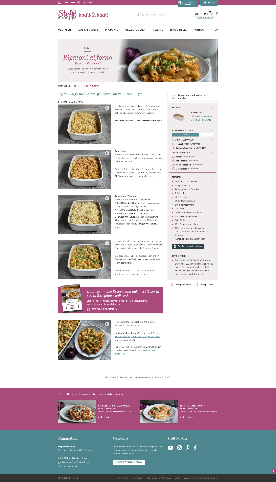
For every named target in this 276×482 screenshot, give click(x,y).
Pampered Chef (162, 377)
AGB (177, 478)
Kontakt (199, 30)
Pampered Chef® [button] (88, 30)
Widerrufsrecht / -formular (159, 478)
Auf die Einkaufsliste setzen (190, 246)
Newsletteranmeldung (129, 462)
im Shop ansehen (203, 120)
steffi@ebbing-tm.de (78, 458)
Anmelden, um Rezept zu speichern (191, 97)
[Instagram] (179, 448)
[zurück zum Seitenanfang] (273, 471)
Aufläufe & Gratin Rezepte (127, 325)
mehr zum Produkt (204, 116)
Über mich (64, 30)
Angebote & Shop (135, 30)
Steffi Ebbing (64, 86)
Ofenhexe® (148, 248)
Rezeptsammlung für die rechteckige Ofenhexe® (137, 337)
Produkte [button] (111, 30)
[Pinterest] (187, 448)
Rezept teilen (206, 284)
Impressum (137, 478)
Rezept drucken (183, 284)
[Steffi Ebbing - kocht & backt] (83, 15)
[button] (192, 108)
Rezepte (158, 30)
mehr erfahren (105, 417)
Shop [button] (214, 30)
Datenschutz (122, 478)
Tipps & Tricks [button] (178, 30)
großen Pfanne (121, 158)
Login (211, 3)
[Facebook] (195, 448)
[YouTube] (171, 448)
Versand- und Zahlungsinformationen (201, 478)
